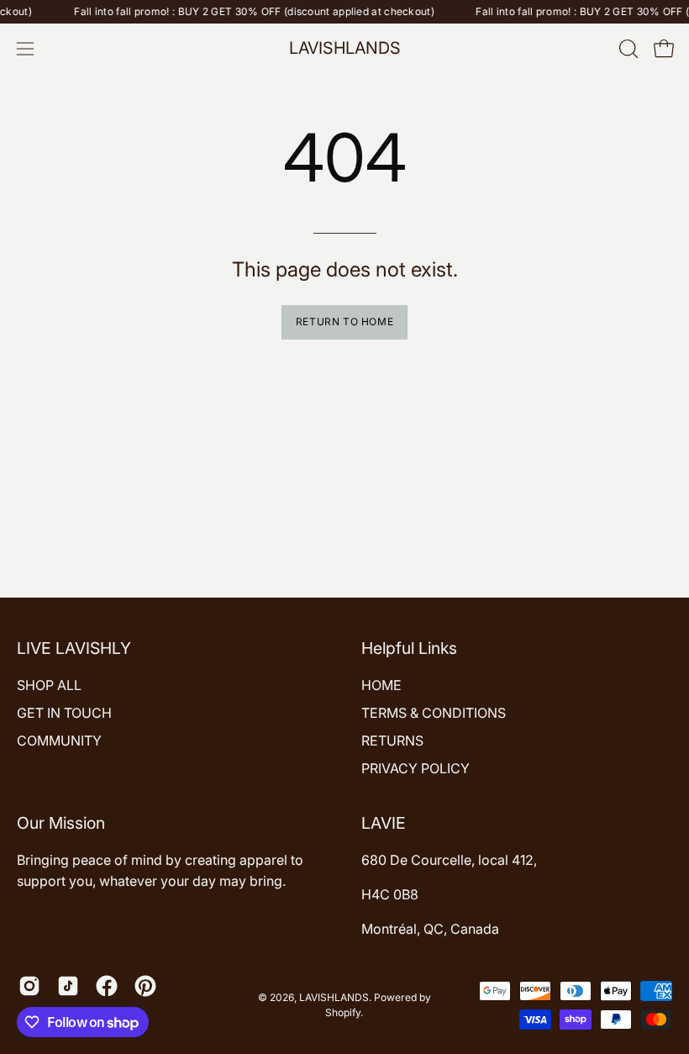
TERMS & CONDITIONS (433, 712)
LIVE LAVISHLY (74, 648)
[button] (627, 49)
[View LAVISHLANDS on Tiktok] (68, 986)
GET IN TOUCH (64, 712)
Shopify (342, 1012)
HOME (381, 685)
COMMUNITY (59, 740)
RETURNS (392, 740)
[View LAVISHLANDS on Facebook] (106, 986)
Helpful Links (409, 648)
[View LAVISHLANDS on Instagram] (29, 986)
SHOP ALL (49, 685)
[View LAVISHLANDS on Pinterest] (145, 986)
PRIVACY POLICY (415, 768)
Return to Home (344, 321)
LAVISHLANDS (345, 48)
